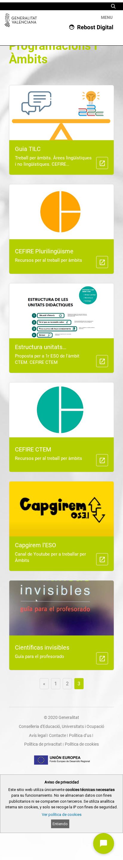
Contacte (57, 735)
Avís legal (37, 735)
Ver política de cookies (62, 814)
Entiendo (60, 824)
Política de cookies (82, 744)
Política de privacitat (43, 744)
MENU (107, 17)
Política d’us (80, 735)
